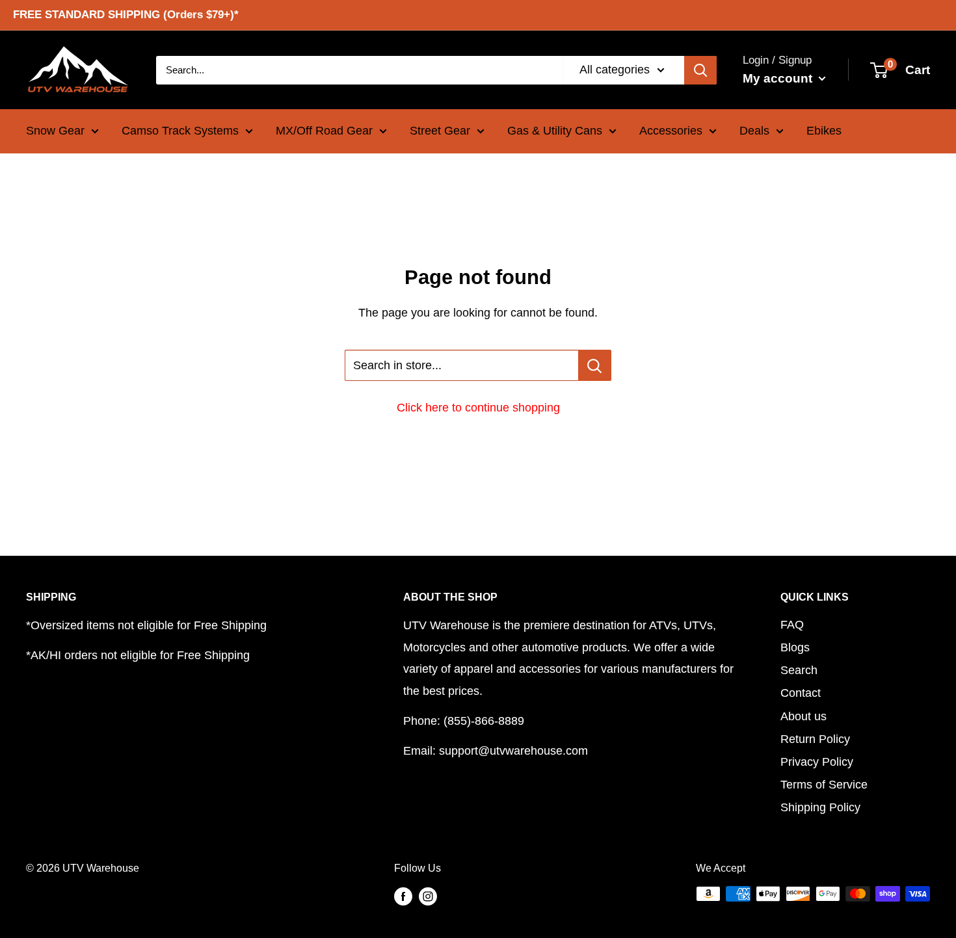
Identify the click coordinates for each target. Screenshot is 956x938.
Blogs (795, 647)
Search (798, 670)
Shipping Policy (820, 807)
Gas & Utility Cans (554, 130)
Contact (800, 692)
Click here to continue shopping (478, 407)
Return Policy (815, 739)
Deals (754, 130)
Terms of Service (824, 784)
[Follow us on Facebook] (403, 895)
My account (779, 78)
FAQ (792, 624)
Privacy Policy (816, 761)
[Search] (700, 69)
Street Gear (440, 130)
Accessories (670, 130)
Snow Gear (55, 130)
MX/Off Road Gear (324, 130)
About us (803, 716)
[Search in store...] (594, 365)
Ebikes (824, 130)
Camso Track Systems (180, 130)
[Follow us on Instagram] (428, 895)
